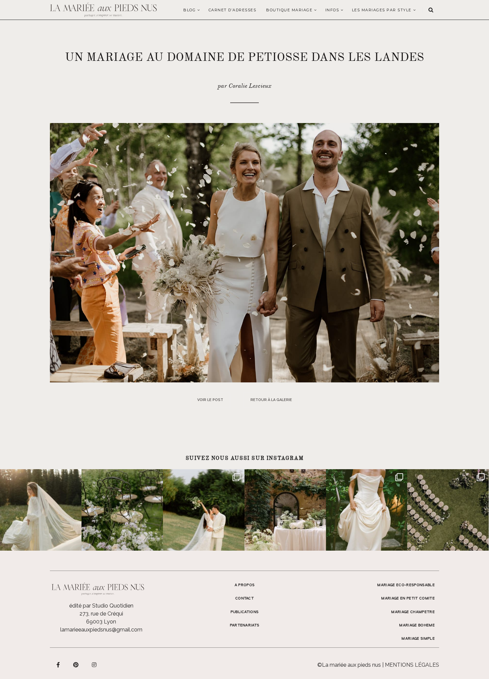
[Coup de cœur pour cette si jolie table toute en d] (285, 510)
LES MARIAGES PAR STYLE (381, 10)
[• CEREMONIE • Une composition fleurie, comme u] (122, 510)
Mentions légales (412, 665)
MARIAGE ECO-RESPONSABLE (406, 585)
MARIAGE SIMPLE (418, 638)
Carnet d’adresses (232, 10)
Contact (244, 598)
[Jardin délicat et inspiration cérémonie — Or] (448, 510)
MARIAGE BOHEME (417, 625)
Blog (189, 10)
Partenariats (244, 625)
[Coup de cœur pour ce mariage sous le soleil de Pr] (367, 510)
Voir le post (210, 400)
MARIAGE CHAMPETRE (413, 612)
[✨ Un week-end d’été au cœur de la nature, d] (203, 510)
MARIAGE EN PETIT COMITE (408, 598)
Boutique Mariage (289, 10)
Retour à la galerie (271, 400)
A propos (245, 585)
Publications (245, 612)
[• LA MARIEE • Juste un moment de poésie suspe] (41, 510)
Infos (332, 10)
